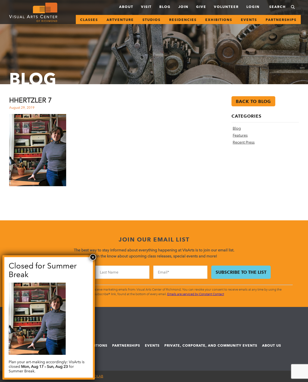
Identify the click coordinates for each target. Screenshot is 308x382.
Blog (165, 7)
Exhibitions (218, 20)
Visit (146, 7)
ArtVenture (120, 20)
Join (183, 7)
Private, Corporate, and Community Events (210, 345)
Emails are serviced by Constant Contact (195, 294)
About (126, 7)
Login (253, 7)
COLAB (97, 376)
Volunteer (226, 7)
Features (240, 135)
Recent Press (244, 142)
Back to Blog (253, 101)
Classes (89, 20)
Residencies (183, 20)
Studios (151, 20)
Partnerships (281, 20)
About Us (271, 345)
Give (201, 7)
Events (249, 20)
